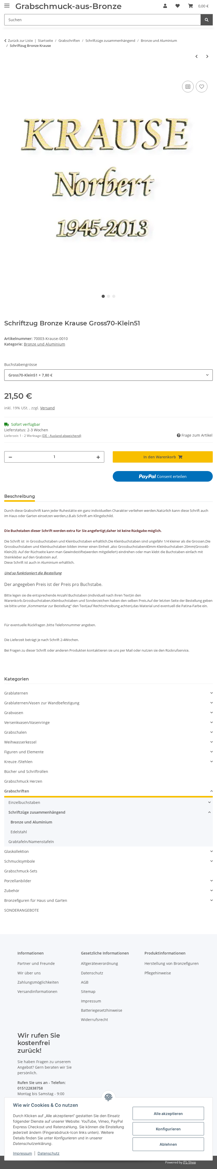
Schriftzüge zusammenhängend (36, 812)
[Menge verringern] (10, 456)
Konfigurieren (168, 1129)
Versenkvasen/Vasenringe (27, 722)
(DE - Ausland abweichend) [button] (61, 435)
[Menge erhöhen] (98, 456)
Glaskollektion (16, 851)
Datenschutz (49, 1153)
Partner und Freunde (36, 963)
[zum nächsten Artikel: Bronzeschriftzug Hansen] (207, 56)
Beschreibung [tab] (19, 496)
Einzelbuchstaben (24, 802)
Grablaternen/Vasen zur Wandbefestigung (41, 702)
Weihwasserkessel (20, 742)
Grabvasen (13, 712)
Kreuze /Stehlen (18, 761)
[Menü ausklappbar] (7, 3)
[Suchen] (207, 19)
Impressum (22, 1153)
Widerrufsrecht (94, 1019)
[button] (165, 6)
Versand (47, 407)
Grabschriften (16, 791)
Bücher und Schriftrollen (26, 771)
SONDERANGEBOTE (21, 910)
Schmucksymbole (19, 861)
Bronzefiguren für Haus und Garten (35, 900)
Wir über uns (29, 972)
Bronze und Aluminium (44, 344)
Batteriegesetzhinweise (101, 1010)
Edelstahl (19, 831)
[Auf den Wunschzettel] (201, 86)
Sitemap (88, 991)
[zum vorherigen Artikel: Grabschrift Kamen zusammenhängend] (196, 56)
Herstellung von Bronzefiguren (171, 963)
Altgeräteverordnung (99, 963)
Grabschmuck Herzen (23, 781)
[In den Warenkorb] (8, 74)
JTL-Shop (189, 1162)
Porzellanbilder (17, 880)
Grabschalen (15, 732)
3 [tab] (113, 296)
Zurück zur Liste (20, 40)
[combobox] (108, 375)
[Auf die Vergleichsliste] (188, 86)
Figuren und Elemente (24, 751)
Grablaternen (16, 693)
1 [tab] (103, 296)
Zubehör (11, 890)
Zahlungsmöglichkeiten (38, 982)
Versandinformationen (37, 991)
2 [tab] (108, 296)
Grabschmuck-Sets (20, 871)
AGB (84, 982)
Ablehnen (168, 1144)
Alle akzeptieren (168, 1113)
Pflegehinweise (157, 972)
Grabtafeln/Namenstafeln (31, 841)
